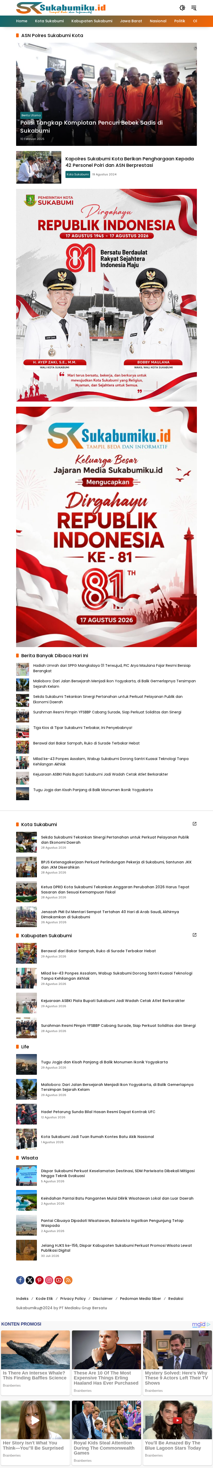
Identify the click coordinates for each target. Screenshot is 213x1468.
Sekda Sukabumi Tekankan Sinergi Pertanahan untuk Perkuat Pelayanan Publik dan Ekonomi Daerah (115, 840)
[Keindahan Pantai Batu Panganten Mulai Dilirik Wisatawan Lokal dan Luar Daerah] (26, 1200)
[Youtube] (59, 1280)
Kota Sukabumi (78, 174)
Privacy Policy (73, 1298)
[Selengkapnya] (194, 823)
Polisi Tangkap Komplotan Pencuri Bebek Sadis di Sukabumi (91, 127)
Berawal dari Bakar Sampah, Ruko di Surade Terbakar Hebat (86, 743)
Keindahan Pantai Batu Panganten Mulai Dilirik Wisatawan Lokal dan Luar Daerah (117, 1198)
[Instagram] (49, 1280)
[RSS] (68, 1280)
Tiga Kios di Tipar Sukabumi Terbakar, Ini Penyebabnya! (82, 727)
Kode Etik (44, 1298)
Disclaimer (103, 1298)
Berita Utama (31, 115)
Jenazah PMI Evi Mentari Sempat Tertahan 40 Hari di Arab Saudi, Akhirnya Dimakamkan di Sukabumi (110, 915)
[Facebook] (20, 1280)
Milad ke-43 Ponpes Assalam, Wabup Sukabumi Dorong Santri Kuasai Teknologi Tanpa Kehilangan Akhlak (116, 976)
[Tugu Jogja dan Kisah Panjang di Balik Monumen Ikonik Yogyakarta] (26, 1064)
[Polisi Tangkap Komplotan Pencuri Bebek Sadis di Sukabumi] (106, 94)
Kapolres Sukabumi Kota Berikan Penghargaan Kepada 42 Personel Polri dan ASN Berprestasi (129, 161)
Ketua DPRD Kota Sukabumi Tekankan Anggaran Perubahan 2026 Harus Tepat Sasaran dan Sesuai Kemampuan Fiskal (115, 890)
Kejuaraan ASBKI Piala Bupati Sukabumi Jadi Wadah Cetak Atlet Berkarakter (100, 774)
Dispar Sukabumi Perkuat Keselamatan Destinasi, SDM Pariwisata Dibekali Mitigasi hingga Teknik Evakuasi (118, 1174)
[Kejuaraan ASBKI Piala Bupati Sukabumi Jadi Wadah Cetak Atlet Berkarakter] (26, 1003)
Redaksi (175, 1298)
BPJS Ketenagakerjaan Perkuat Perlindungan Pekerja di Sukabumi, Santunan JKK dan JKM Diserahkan (116, 865)
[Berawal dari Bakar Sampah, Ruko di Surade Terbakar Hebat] (26, 953)
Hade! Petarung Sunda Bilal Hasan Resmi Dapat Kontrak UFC (98, 1111)
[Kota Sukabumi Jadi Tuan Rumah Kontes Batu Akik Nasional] (26, 1139)
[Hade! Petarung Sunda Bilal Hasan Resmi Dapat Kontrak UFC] (26, 1114)
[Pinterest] (39, 1280)
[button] (182, 8)
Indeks (22, 1298)
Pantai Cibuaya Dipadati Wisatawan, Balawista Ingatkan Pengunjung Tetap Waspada (112, 1223)
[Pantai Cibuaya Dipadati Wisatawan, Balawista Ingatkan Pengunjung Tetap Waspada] (26, 1225)
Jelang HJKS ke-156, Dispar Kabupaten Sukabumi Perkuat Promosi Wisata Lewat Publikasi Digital (116, 1248)
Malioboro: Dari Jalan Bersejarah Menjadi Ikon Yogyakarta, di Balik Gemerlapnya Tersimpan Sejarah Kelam (117, 1087)
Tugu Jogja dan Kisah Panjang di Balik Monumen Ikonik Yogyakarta (93, 789)
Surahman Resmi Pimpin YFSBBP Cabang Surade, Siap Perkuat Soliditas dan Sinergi (107, 712)
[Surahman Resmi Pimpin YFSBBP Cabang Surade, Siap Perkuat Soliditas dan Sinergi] (26, 1028)
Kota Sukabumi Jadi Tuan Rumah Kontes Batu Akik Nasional (97, 1136)
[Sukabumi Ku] (61, 7)
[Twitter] (30, 1280)
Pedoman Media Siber (140, 1298)
